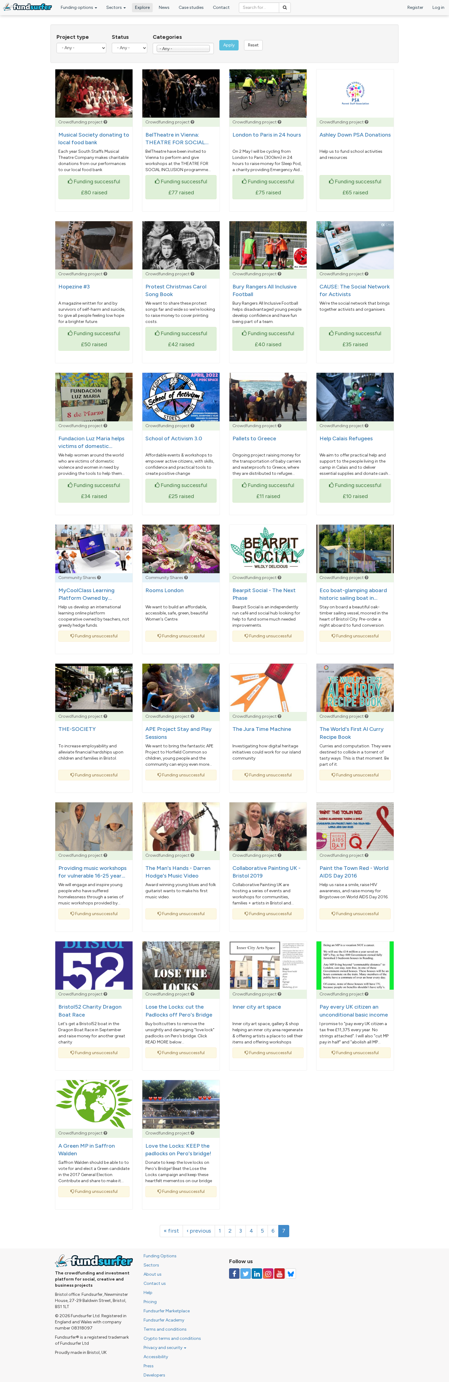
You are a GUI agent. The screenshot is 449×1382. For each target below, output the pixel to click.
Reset (253, 45)
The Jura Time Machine (261, 729)
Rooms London (164, 590)
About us (153, 1274)
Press (149, 1366)
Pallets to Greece (254, 438)
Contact (221, 7)
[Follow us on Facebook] (234, 1273)
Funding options (77, 7)
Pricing (150, 1301)
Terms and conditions (165, 1329)
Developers (154, 1375)
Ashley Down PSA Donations (355, 134)
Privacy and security (163, 1347)
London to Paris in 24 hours (266, 134)
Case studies (191, 7)
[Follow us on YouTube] (279, 1273)
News (164, 7)
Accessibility (156, 1356)
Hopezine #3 (74, 286)
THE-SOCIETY (77, 729)
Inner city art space (256, 1006)
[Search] (285, 7)
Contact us (155, 1283)
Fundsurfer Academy (164, 1320)
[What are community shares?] (99, 577)
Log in (438, 7)
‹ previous (199, 1230)
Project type (73, 37)
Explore (142, 7)
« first (171, 1230)
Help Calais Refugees (346, 438)
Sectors (114, 7)
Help (148, 1292)
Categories (167, 37)
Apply (229, 45)
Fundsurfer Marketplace (167, 1311)
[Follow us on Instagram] (268, 1273)
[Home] (27, 7)
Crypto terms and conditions (172, 1338)
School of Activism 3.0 (173, 438)
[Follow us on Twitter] (245, 1273)
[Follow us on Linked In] (257, 1273)
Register (415, 7)
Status (120, 37)
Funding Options (160, 1256)
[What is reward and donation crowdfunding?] (105, 122)
